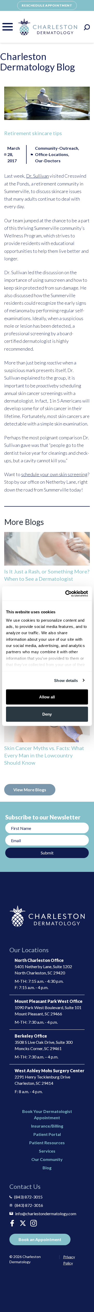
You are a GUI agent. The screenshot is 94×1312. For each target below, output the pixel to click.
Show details (66, 680)
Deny (47, 714)
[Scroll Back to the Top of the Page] (83, 1293)
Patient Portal (47, 1134)
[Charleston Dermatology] (47, 27)
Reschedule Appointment (47, 5)
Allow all (47, 697)
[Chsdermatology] (23, 1223)
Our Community (47, 1159)
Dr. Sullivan (37, 176)
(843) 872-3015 (28, 1196)
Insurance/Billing (47, 1125)
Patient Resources (47, 1142)
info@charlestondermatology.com (45, 1213)
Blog (47, 1167)
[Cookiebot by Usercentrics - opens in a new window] (66, 593)
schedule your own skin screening (54, 474)
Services (47, 1150)
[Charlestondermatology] (12, 1223)
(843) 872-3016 (29, 1205)
